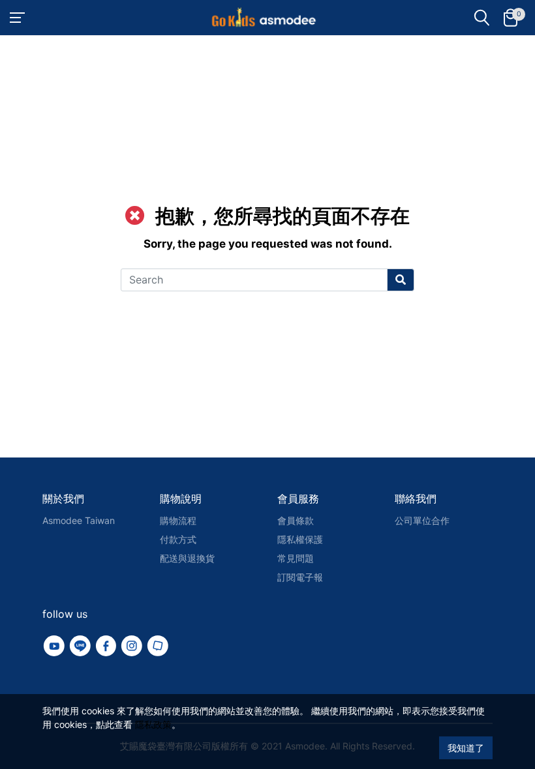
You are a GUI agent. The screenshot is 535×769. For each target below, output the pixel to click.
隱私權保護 (300, 539)
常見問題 (295, 558)
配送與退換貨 (187, 558)
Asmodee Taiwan (78, 520)
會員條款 (295, 520)
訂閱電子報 (300, 577)
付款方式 (178, 539)
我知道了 (466, 747)
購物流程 (178, 520)
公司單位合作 (422, 520)
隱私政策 (153, 724)
